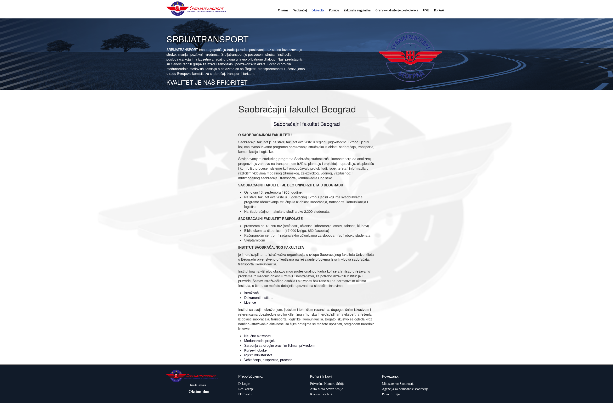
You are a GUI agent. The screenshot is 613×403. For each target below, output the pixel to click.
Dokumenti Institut (258, 297)
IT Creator (245, 394)
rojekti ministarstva (258, 355)
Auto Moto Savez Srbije (326, 389)
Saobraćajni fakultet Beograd (306, 123)
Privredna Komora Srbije (327, 384)
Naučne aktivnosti (257, 335)
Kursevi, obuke (255, 350)
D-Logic (244, 384)
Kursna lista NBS (322, 394)
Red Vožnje (246, 389)
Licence (250, 302)
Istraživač (251, 292)
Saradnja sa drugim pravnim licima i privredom (279, 345)
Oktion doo (198, 391)
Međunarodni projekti (260, 340)
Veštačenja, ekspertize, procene (268, 359)
